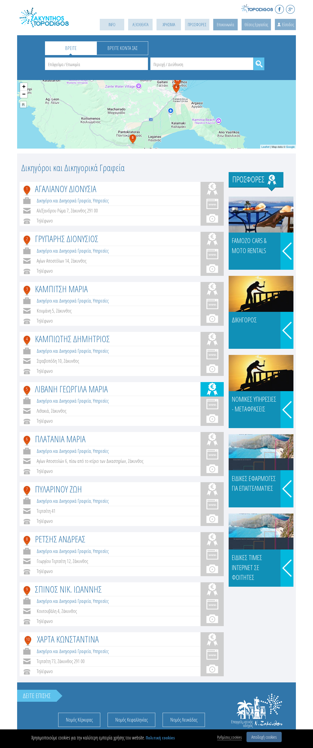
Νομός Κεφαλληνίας (131, 719)
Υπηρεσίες (101, 200)
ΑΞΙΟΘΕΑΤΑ (140, 24)
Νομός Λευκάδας (183, 719)
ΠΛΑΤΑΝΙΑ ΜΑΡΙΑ (60, 438)
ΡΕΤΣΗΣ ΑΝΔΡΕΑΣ (60, 539)
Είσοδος (288, 24)
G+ (290, 9)
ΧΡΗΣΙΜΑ (169, 24)
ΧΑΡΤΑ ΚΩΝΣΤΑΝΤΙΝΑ (68, 639)
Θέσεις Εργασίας (256, 24)
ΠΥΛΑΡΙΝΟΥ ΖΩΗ (58, 489)
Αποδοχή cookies (264, 737)
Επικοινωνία (225, 24)
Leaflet (265, 147)
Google (290, 147)
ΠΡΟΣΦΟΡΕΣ (197, 24)
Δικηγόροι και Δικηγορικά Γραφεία (64, 200)
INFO (112, 24)
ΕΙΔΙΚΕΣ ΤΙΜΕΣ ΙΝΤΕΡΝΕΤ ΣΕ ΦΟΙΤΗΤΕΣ (247, 567)
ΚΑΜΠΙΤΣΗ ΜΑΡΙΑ (61, 288)
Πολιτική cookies (160, 738)
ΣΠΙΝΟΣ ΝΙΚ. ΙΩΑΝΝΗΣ (68, 589)
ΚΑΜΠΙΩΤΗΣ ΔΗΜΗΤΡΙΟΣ (72, 338)
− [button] (23, 94)
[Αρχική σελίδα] (51, 23)
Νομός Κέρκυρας (79, 719)
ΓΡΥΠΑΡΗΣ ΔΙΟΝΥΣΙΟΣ (66, 238)
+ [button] (23, 86)
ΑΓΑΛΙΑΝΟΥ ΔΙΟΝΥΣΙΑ (65, 188)
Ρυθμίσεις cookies (229, 737)
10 (28, 639)
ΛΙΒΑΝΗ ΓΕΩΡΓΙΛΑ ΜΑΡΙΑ (71, 389)
